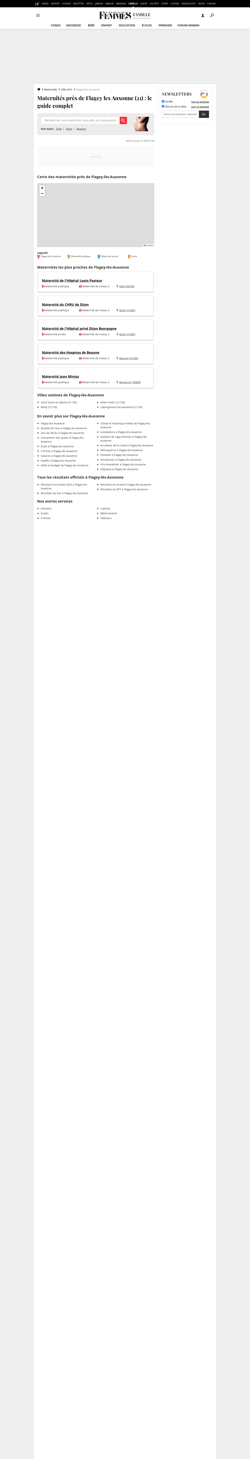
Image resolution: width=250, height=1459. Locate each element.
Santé (143, 3)
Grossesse (73, 25)
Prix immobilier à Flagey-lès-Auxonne (123, 464)
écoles (147, 25)
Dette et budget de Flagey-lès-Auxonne (64, 465)
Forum (211, 3)
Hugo (201, 3)
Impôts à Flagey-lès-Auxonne (58, 460)
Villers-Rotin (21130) (112, 402)
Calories (105, 508)
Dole (59, 129)
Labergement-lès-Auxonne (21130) (121, 407)
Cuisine (66, 3)
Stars (164, 3)
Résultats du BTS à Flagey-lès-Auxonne (124, 489)
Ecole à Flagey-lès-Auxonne (57, 446)
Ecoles (44, 513)
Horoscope (189, 3)
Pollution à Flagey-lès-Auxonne (119, 455)
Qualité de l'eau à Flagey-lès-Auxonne (64, 428)
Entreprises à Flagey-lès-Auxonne (120, 459)
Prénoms (165, 25)
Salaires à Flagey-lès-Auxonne (59, 456)
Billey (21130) (49, 407)
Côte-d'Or (66, 89)
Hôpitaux (105, 518)
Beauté (55, 3)
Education (127, 25)
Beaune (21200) (128, 358)
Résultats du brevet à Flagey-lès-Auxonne (125, 484)
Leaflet (149, 245)
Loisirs (175, 3)
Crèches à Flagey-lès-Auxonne (59, 451)
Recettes (78, 3)
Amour (109, 3)
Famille (133, 3)
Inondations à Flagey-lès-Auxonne (121, 432)
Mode (45, 3)
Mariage (121, 3)
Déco (89, 3)
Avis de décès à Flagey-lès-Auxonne (62, 433)
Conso (56, 25)
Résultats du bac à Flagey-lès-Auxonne (64, 493)
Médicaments (108, 513)
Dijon (69, 129)
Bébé (91, 25)
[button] (42, 188)
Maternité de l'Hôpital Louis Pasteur (72, 280)
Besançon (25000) (130, 382)
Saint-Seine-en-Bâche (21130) (59, 402)
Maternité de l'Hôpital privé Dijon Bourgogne (79, 328)
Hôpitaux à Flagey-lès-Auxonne (119, 469)
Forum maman (188, 25)
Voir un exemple (200, 101)
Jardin (99, 3)
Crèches (46, 518)
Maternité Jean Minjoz (60, 376)
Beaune (81, 129)
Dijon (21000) (127, 310)
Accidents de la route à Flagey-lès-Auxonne (126, 445)
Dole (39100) (126, 286)
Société (154, 3)
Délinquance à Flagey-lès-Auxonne (121, 450)
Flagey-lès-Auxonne (53, 423)
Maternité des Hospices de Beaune (70, 352)
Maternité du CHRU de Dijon (65, 304)
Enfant (106, 25)
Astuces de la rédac (175, 106)
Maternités (50, 89)
